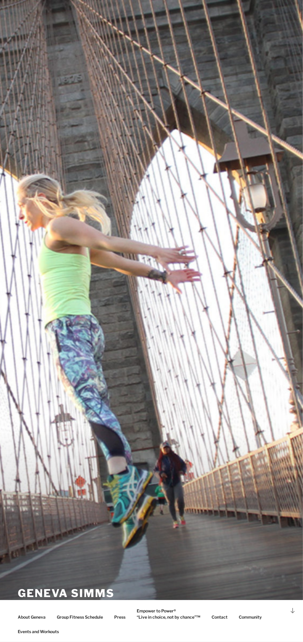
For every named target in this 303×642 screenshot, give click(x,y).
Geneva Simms (66, 593)
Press (119, 617)
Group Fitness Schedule (80, 617)
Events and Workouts (38, 631)
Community (250, 617)
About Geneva (32, 617)
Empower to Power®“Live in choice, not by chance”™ (168, 614)
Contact (220, 617)
